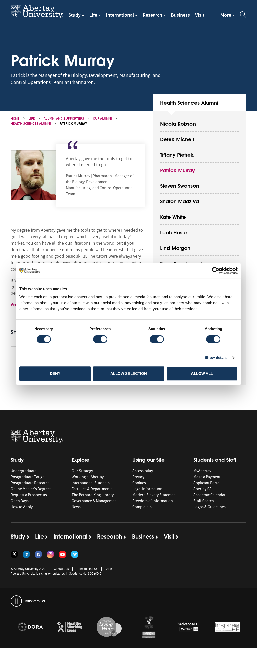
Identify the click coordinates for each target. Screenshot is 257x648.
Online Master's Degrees (31, 488)
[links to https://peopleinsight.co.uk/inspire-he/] (227, 627)
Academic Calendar (209, 494)
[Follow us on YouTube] (62, 554)
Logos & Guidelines (209, 506)
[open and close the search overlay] (243, 15)
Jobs (109, 569)
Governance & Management (95, 500)
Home (15, 118)
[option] (30, 627)
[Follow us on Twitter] (14, 554)
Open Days (20, 500)
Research (152, 15)
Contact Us (61, 569)
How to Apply (22, 506)
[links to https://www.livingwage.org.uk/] (109, 627)
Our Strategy (82, 470)
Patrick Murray (177, 170)
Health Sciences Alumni (31, 123)
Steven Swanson (179, 185)
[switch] (100, 339)
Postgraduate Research (30, 482)
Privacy (138, 476)
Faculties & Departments (92, 488)
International (120, 15)
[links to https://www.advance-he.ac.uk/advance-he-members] (188, 627)
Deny (55, 373)
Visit (199, 15)
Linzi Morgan (175, 247)
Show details (216, 357)
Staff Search (203, 500)
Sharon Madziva (179, 201)
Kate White (173, 216)
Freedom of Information (152, 500)
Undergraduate (23, 470)
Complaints (142, 506)
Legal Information (147, 488)
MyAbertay (202, 470)
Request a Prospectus (29, 494)
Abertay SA (202, 488)
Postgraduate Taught (28, 476)
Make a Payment (206, 476)
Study (74, 15)
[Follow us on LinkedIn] (26, 554)
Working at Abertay (88, 476)
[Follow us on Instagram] (50, 554)
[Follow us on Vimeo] (74, 554)
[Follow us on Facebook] (38, 554)
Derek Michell (177, 139)
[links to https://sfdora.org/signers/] (30, 627)
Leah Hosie (173, 232)
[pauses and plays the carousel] (16, 601)
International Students (91, 482)
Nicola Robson (178, 123)
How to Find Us (87, 569)
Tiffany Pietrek (177, 154)
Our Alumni (102, 118)
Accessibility (142, 470)
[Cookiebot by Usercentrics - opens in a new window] (216, 270)
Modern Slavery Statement (154, 494)
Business (180, 15)
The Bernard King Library (93, 494)
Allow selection (128, 373)
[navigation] (227, 17)
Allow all (202, 373)
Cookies (139, 482)
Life (93, 15)
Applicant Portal (206, 482)
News (76, 506)
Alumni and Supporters (64, 118)
